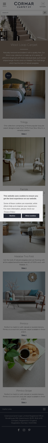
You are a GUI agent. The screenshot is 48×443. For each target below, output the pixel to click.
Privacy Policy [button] (9, 212)
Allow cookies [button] (30, 216)
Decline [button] (12, 216)
